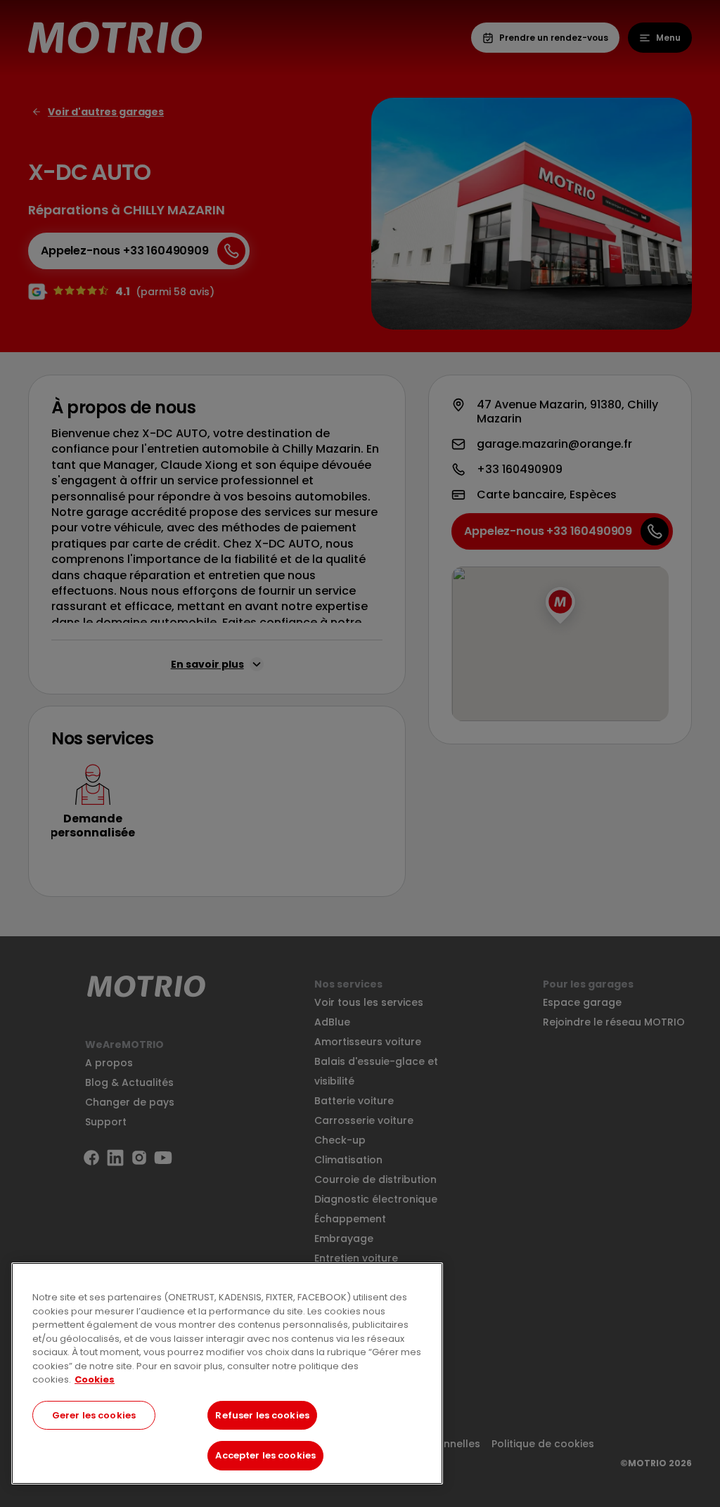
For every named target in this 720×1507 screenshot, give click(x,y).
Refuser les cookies (262, 1415)
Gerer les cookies (94, 1415)
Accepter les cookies (265, 1455)
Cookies (95, 1379)
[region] (227, 1373)
